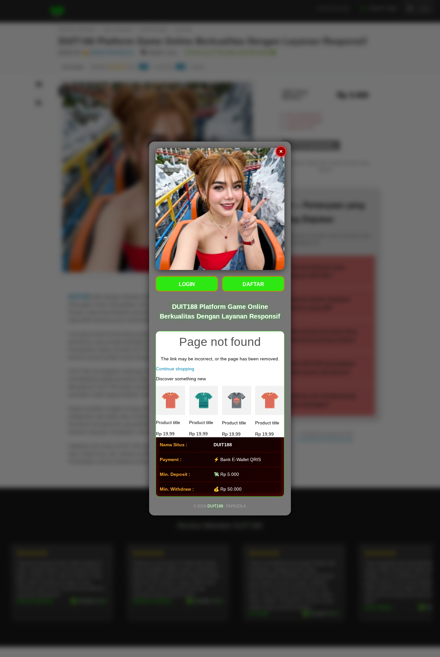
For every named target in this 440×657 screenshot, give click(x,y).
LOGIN (187, 284)
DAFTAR (253, 284)
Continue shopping (175, 369)
